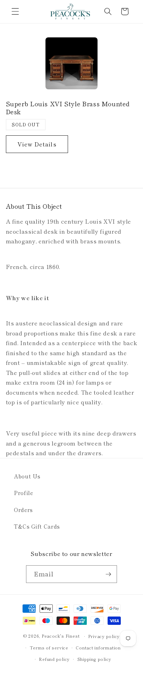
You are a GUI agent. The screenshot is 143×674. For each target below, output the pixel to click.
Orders (23, 509)
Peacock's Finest (60, 636)
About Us (27, 476)
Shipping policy (94, 659)
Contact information (98, 647)
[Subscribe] (108, 574)
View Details (37, 144)
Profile (23, 492)
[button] (15, 11)
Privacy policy (104, 636)
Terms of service (49, 647)
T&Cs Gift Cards (37, 526)
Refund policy (54, 659)
